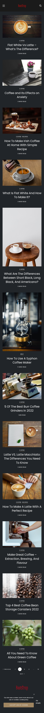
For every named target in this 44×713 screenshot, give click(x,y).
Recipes (25, 136)
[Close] (34, 694)
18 (38, 669)
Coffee (22, 40)
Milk (22, 354)
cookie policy (23, 700)
